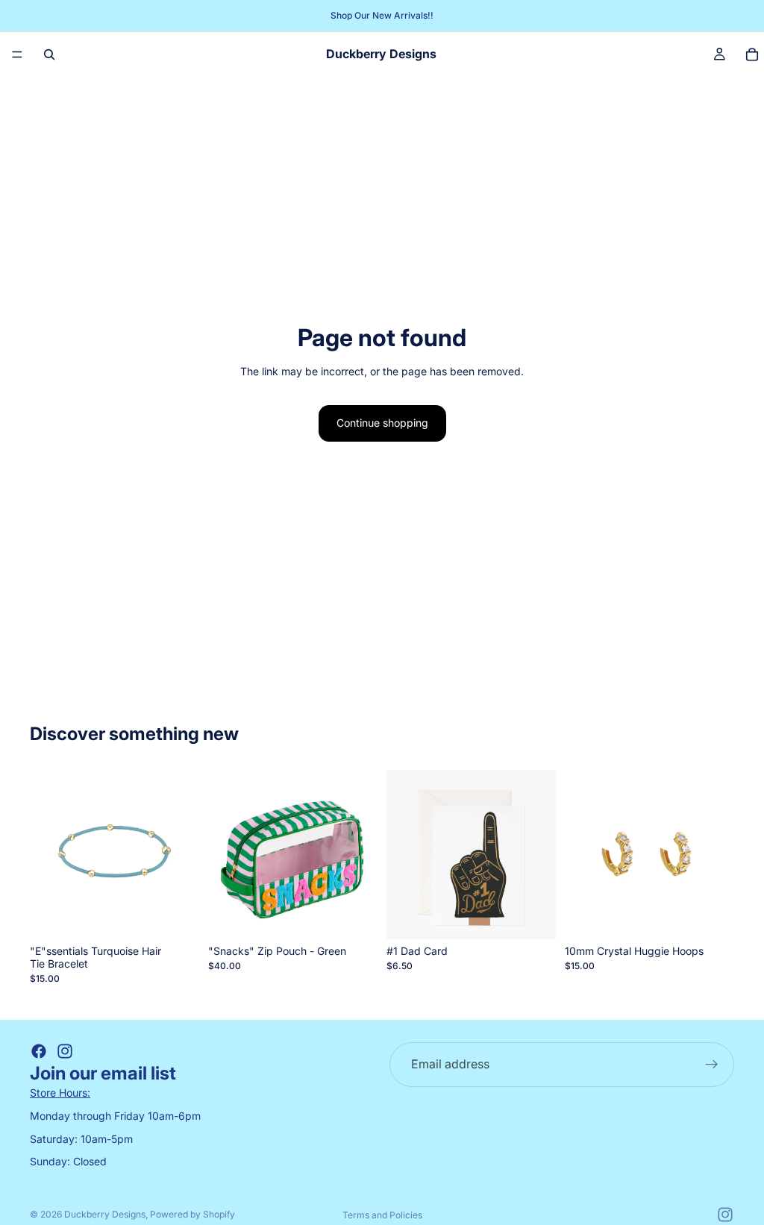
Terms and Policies (382, 1215)
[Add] (176, 916)
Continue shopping (382, 422)
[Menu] (17, 54)
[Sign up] (711, 1064)
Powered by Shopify (192, 1214)
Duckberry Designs (104, 1214)
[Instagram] (65, 1051)
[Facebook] (39, 1051)
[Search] (49, 54)
